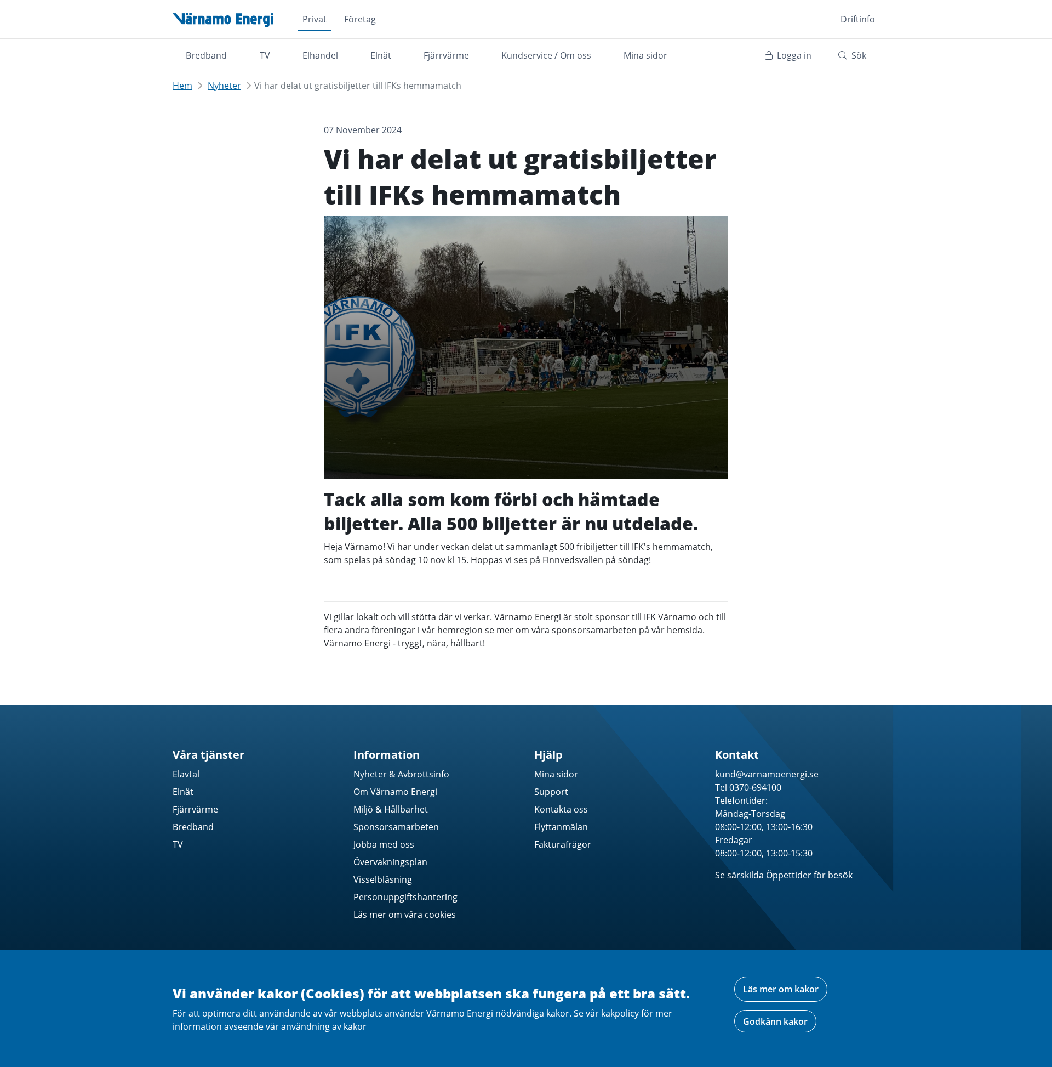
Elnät (380, 55)
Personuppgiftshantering (405, 897)
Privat (314, 19)
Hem (182, 86)
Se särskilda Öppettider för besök (784, 875)
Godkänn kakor (775, 1021)
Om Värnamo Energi (395, 792)
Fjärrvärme (446, 55)
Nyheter (224, 86)
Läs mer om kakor (781, 989)
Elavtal (186, 774)
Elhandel (320, 55)
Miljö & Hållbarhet (390, 809)
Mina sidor (645, 55)
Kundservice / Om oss (546, 55)
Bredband (206, 55)
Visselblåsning (382, 879)
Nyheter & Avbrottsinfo (401, 774)
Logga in (793, 55)
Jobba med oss (383, 844)
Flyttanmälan (561, 827)
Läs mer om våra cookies (404, 915)
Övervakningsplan (390, 862)
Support (551, 792)
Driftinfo (858, 19)
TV (265, 55)
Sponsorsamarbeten (396, 827)
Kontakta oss (561, 809)
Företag (360, 19)
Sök (857, 55)
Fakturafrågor (562, 844)
